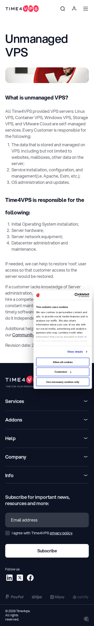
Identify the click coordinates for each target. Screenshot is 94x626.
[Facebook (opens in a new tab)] (30, 578)
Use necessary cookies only (62, 381)
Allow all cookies (63, 361)
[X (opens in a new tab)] (20, 578)
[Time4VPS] (22, 8)
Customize (61, 371)
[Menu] (85, 8)
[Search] (62, 8)
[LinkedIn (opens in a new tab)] (9, 578)
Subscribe (47, 551)
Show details (75, 351)
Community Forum (29, 335)
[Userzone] (74, 8)
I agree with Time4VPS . (42, 533)
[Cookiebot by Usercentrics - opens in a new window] (75, 295)
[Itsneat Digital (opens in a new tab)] (86, 618)
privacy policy (61, 533)
